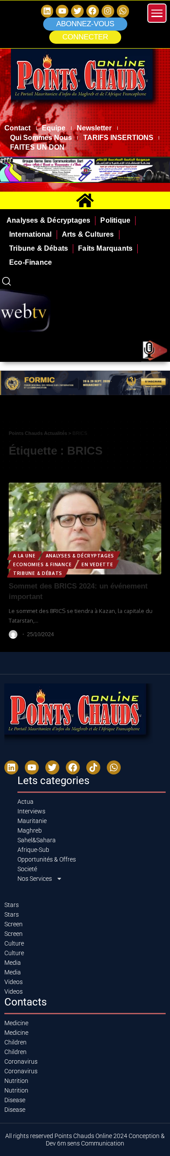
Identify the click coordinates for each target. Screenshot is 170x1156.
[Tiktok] (93, 767)
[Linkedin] (47, 11)
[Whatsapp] (123, 11)
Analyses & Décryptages (80, 555)
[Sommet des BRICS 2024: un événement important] (85, 528)
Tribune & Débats (37, 573)
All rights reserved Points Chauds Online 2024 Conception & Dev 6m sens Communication (85, 1139)
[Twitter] (77, 11)
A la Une (24, 555)
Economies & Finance (42, 564)
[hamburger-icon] (160, 412)
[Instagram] (108, 11)
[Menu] (157, 13)
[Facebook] (92, 11)
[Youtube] (32, 767)
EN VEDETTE (97, 564)
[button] (85, 37)
